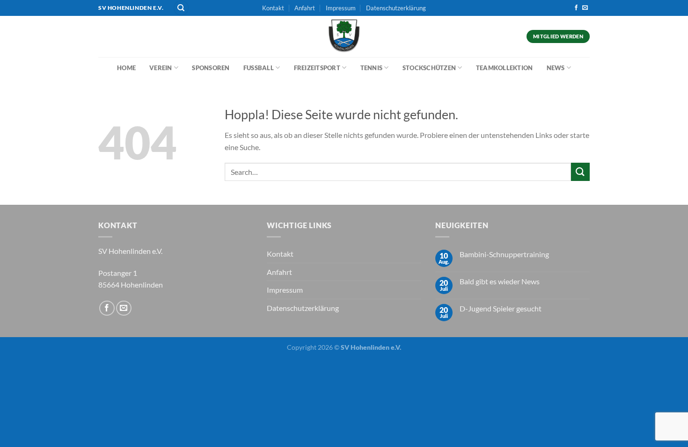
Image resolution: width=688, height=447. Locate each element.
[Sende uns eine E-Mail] (585, 8)
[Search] (181, 8)
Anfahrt (304, 8)
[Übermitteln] (580, 172)
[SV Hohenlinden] (344, 36)
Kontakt (273, 8)
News (556, 68)
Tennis (371, 68)
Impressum (341, 8)
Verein (160, 68)
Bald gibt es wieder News (500, 281)
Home (126, 68)
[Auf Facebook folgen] (576, 8)
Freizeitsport (317, 68)
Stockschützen (429, 68)
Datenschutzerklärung (396, 8)
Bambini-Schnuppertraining (504, 254)
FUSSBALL (258, 68)
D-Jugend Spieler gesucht (501, 308)
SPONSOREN (210, 68)
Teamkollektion (504, 68)
